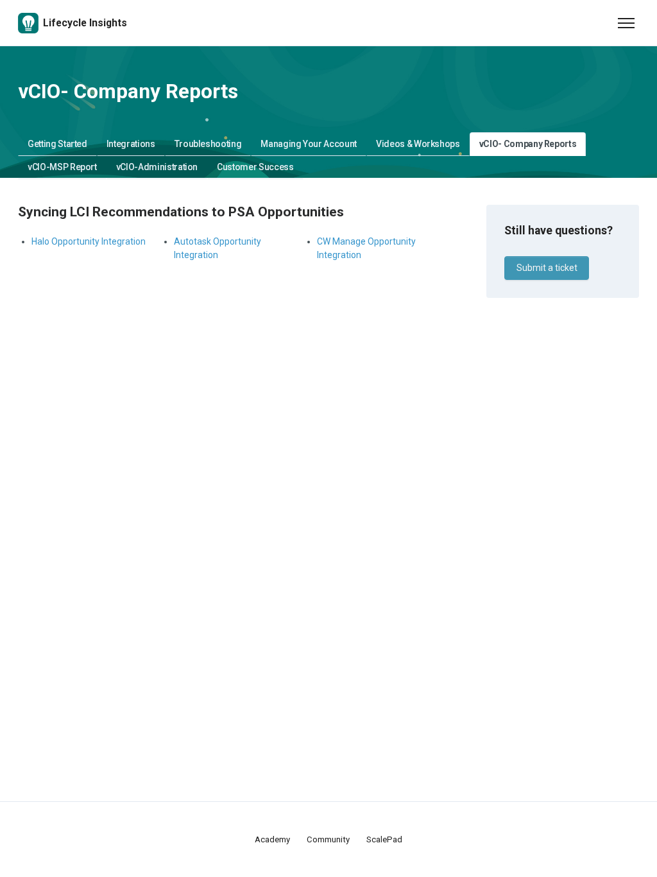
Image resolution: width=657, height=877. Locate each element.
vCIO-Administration (157, 167)
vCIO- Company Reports (528, 144)
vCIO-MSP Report (62, 167)
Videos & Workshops (418, 144)
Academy (272, 839)
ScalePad (384, 839)
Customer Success (255, 167)
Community (328, 839)
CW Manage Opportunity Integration (366, 248)
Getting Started (57, 144)
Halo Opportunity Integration (88, 241)
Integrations (131, 144)
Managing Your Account (308, 144)
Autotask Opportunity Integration (217, 248)
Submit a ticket (546, 268)
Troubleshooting (208, 144)
